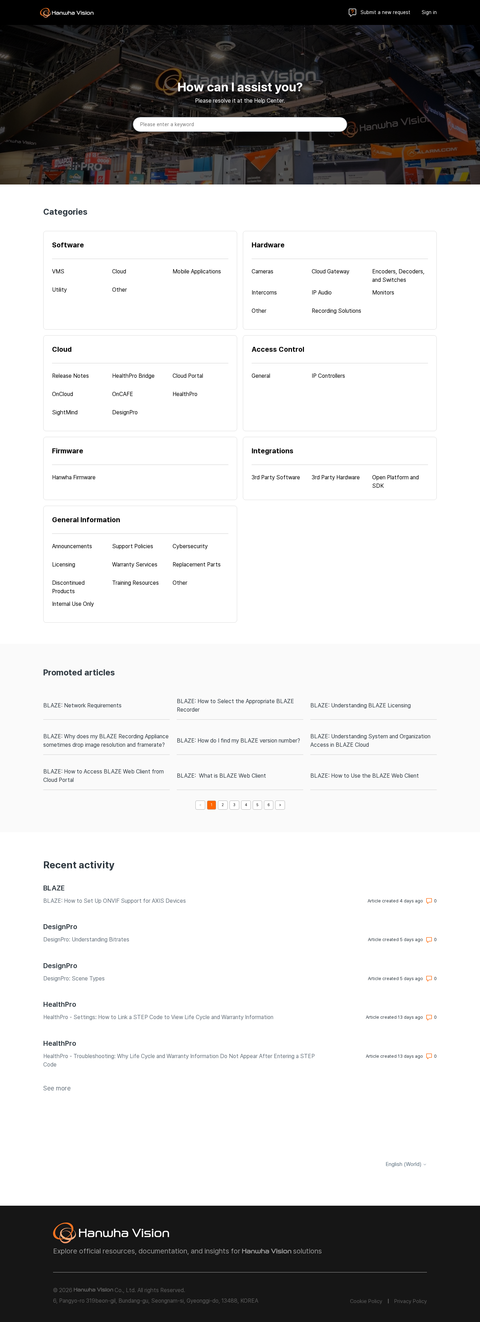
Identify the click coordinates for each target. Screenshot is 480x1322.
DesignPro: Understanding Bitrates (86, 939)
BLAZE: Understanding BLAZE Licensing (360, 705)
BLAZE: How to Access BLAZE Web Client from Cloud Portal (103, 775)
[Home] (66, 12)
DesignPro (60, 926)
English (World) (404, 1164)
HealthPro (59, 1004)
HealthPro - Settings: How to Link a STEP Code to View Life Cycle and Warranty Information (158, 1017)
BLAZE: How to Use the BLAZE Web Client (364, 775)
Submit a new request (385, 12)
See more (57, 1088)
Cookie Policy (366, 1301)
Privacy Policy (410, 1301)
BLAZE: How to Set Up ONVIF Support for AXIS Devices (114, 900)
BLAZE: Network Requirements (82, 705)
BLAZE (54, 888)
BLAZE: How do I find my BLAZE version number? (238, 740)
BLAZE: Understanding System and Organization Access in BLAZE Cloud (370, 740)
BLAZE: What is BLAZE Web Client (221, 775)
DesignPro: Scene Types (74, 978)
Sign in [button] (429, 12)
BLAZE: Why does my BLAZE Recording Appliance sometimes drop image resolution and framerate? (106, 740)
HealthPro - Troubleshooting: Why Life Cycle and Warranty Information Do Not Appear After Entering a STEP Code (179, 1060)
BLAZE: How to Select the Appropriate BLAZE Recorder (235, 705)
